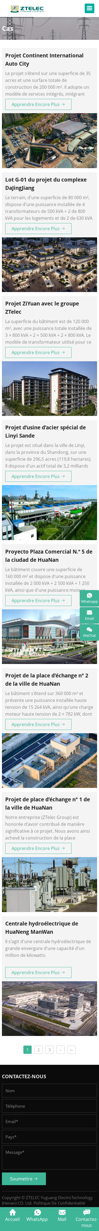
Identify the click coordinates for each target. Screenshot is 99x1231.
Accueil (12, 1219)
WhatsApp (37, 1219)
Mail (62, 1219)
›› (71, 1049)
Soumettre (22, 1179)
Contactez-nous (87, 1222)
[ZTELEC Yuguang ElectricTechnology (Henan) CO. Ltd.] (27, 8)
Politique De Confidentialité (59, 1203)
